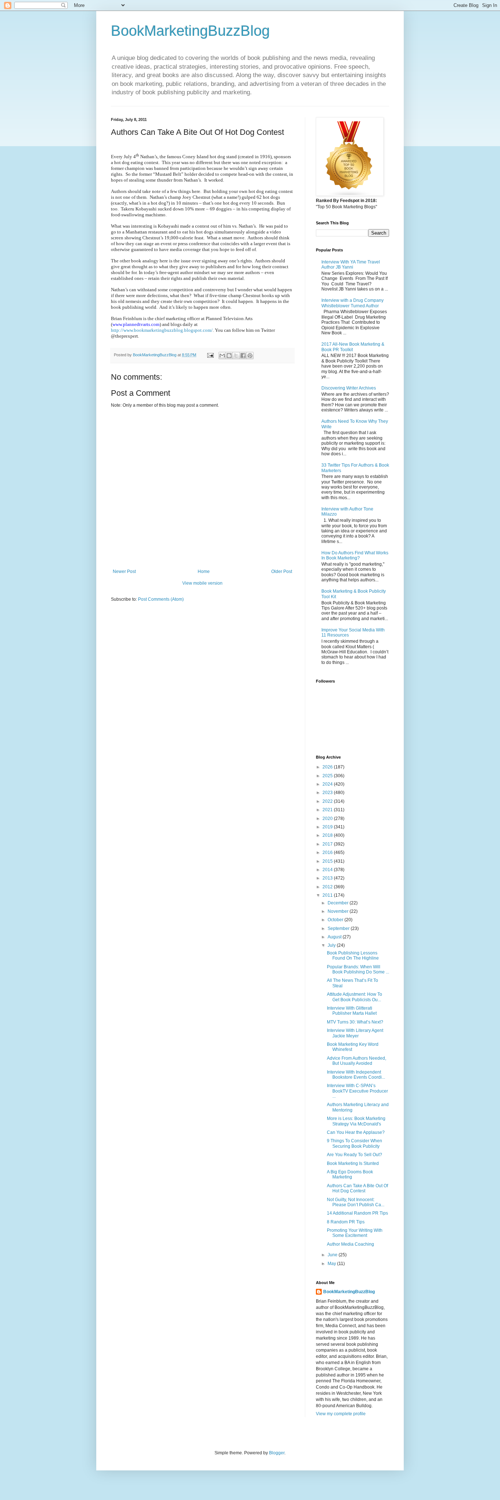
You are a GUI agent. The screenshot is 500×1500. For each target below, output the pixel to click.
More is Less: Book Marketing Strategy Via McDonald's (356, 1121)
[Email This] (222, 355)
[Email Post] (210, 355)
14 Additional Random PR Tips (357, 1213)
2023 (328, 792)
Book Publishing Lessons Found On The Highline (353, 955)
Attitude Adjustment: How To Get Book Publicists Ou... (354, 997)
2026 (328, 767)
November (339, 911)
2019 (328, 826)
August (335, 936)
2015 (328, 861)
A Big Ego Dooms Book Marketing (350, 1174)
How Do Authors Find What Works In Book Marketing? (354, 555)
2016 (328, 852)
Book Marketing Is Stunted (353, 1163)
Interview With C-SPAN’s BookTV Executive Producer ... (357, 1091)
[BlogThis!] (229, 355)
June (333, 1254)
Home (204, 571)
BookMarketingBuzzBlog (190, 31)
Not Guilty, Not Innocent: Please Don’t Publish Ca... (355, 1202)
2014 (328, 869)
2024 (328, 784)
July (332, 945)
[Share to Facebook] (243, 355)
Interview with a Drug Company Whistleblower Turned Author (352, 303)
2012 (328, 886)
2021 (328, 809)
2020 (328, 818)
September (339, 928)
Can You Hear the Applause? (356, 1132)
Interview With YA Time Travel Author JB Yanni (350, 264)
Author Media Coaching (350, 1244)
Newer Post (124, 571)
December (339, 902)
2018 (328, 835)
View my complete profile (341, 1413)
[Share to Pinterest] (250, 355)
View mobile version (202, 583)
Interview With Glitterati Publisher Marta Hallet (352, 1011)
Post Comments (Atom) (161, 599)
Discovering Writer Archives (348, 388)
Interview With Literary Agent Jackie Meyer (355, 1033)
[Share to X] (236, 355)
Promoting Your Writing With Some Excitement (355, 1233)
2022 (328, 801)
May (332, 1263)
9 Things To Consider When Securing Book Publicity (354, 1143)
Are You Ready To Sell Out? (354, 1154)
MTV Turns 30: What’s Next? (355, 1022)
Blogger (276, 1452)
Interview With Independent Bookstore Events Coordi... (356, 1075)
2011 (328, 895)
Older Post (281, 571)
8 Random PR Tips (346, 1221)
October (336, 919)
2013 (328, 878)
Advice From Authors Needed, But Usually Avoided (356, 1061)
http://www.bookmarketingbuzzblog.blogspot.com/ (162, 330)
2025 (328, 775)
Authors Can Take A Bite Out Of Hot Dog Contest (357, 1188)
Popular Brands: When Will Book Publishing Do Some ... (358, 969)
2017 (328, 844)
